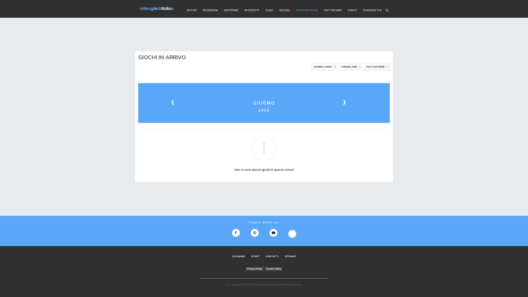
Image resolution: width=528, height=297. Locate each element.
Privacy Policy (254, 268)
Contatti (272, 256)
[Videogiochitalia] (156, 9)
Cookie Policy (273, 268)
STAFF (255, 256)
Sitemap (290, 256)
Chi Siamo (238, 256)
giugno (264, 103)
